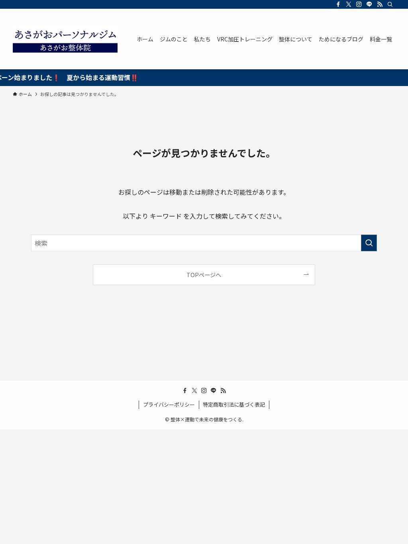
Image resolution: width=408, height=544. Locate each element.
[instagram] (359, 4)
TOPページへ (203, 274)
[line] (369, 4)
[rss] (380, 4)
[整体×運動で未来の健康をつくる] (65, 39)
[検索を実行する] (369, 243)
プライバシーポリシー (169, 404)
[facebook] (338, 4)
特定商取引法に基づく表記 (234, 404)
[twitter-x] (348, 4)
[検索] (390, 4)
